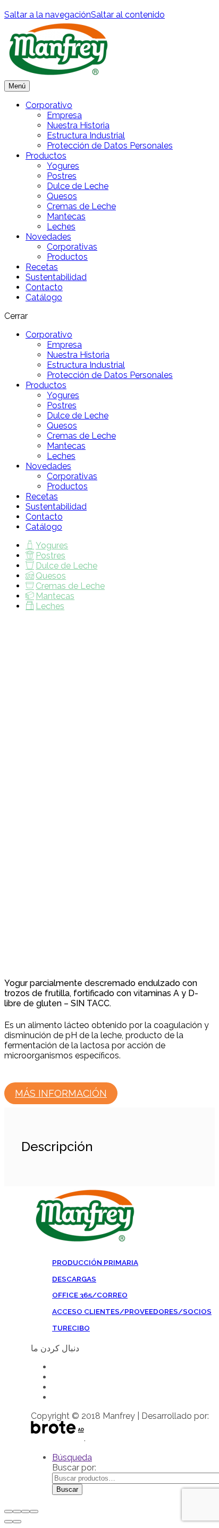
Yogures (63, 166)
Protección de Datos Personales (110, 146)
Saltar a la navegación (47, 15)
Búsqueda (72, 1457)
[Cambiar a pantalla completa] (25, 1511)
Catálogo (44, 297)
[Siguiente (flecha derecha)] (17, 1521)
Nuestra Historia (78, 125)
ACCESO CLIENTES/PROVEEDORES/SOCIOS (132, 1311)
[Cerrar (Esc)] (8, 1511)
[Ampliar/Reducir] (34, 1511)
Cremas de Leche (81, 206)
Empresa (64, 115)
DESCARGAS (74, 1279)
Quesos (62, 196)
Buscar (67, 1489)
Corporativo (49, 105)
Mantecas (66, 216)
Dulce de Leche (77, 186)
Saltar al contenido (128, 15)
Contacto (44, 287)
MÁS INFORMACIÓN (61, 1093)
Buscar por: (74, 1468)
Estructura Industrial (86, 135)
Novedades (48, 237)
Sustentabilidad (56, 277)
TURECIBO (71, 1328)
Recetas (42, 267)
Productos (46, 156)
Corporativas (72, 247)
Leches (61, 226)
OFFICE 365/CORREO (90, 1295)
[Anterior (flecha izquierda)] (8, 1521)
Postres (62, 176)
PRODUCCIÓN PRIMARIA (95, 1262)
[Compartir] (17, 1511)
